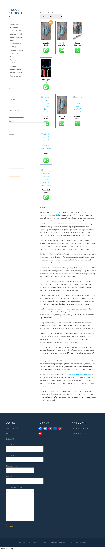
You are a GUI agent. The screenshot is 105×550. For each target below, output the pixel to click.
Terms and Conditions (57, 543)
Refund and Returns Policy (76, 543)
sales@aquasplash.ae (82, 428)
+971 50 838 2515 (82, 433)
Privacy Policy (43, 543)
